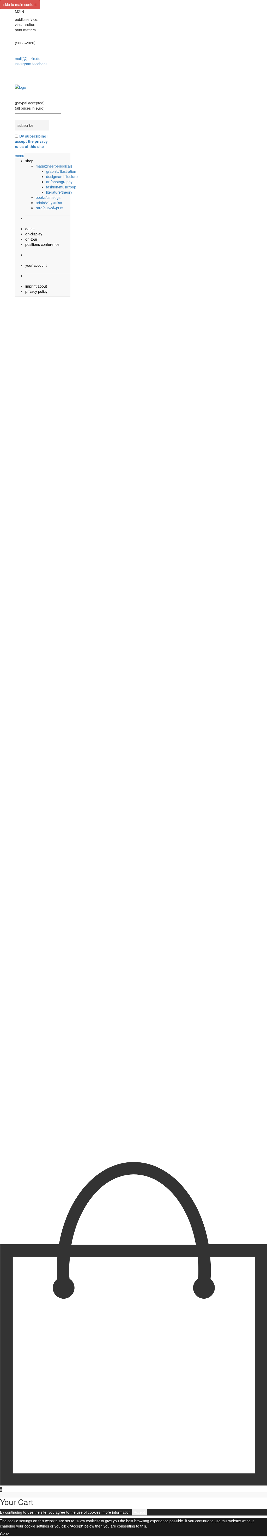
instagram (23, 63)
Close (4, 1533)
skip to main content (20, 4)
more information (116, 1512)
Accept (139, 1512)
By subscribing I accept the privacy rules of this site (31, 141)
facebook (39, 63)
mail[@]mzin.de (27, 58)
